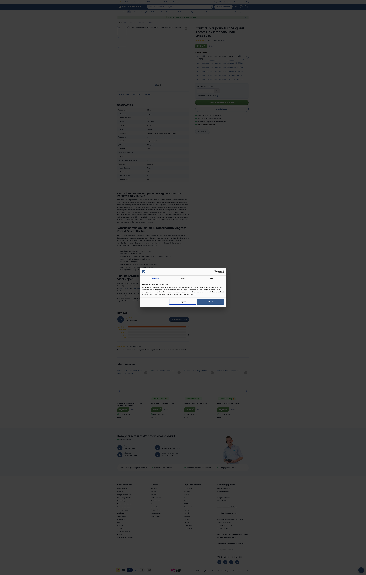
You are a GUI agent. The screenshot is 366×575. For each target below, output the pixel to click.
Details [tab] (183, 278)
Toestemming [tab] (154, 278)
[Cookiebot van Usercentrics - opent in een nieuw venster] (215, 271)
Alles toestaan (210, 302)
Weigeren (183, 302)
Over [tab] (211, 278)
